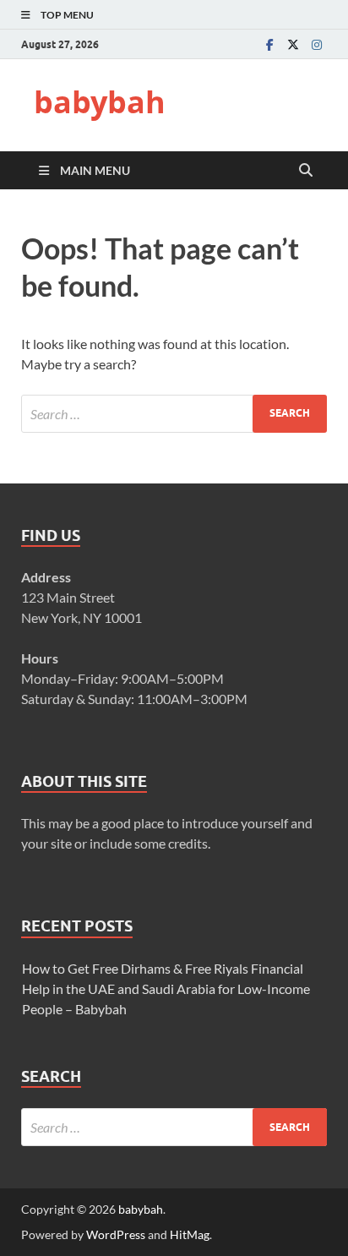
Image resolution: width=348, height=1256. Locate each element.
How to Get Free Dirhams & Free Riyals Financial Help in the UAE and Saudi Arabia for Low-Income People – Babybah (166, 988)
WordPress (115, 1234)
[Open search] (305, 170)
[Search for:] (174, 414)
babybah (100, 102)
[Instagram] (317, 44)
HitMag (189, 1234)
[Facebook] (269, 44)
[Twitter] (293, 44)
